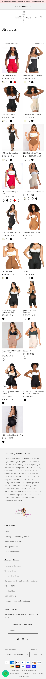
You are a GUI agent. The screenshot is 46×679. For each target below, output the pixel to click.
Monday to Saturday (12, 566)
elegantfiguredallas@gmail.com (17, 601)
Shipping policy (24, 676)
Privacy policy (25, 673)
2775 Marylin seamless (10, 153)
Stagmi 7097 (27, 271)
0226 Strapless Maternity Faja (12, 435)
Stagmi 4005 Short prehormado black (8, 311)
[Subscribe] (35, 631)
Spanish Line (9, 591)
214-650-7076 (9, 586)
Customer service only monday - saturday (21, 581)
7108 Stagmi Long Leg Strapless (31, 311)
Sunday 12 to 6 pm (11, 576)
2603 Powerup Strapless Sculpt (10, 193)
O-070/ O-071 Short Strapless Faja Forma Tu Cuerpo (33, 392)
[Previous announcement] (4, 6)
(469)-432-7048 (10, 596)
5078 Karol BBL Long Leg (11, 232)
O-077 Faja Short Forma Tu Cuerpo (11, 392)
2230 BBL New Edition (31, 232)
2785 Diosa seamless (9, 75)
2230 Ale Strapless (8, 114)
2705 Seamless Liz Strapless (33, 75)
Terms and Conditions (13, 542)
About (6, 531)
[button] (4, 16)
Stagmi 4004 (27, 351)
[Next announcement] (41, 6)
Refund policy (14, 673)
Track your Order (11, 547)
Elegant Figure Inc (22, 670)
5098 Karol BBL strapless (32, 114)
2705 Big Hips (7, 271)
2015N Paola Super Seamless (33, 192)
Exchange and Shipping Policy (16, 537)
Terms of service (38, 673)
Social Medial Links (12, 552)
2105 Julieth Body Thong (32, 153)
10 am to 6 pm (10, 571)
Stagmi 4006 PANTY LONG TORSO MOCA (12, 352)
